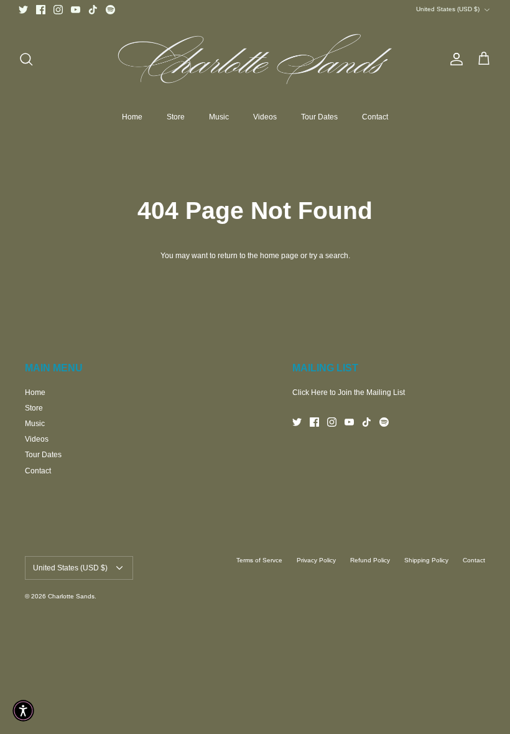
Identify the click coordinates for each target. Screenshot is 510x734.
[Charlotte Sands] (255, 59)
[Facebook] (40, 9)
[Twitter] (23, 9)
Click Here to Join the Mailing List (348, 392)
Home (132, 117)
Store (176, 117)
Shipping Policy (426, 560)
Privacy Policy (316, 560)
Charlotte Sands (71, 596)
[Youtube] (75, 9)
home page (279, 255)
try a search (328, 255)
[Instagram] (58, 9)
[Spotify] (110, 9)
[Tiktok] (93, 9)
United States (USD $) (448, 9)
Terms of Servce (259, 560)
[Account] (454, 59)
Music (219, 117)
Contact (375, 117)
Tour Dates (319, 117)
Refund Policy (370, 560)
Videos (265, 117)
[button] (23, 711)
